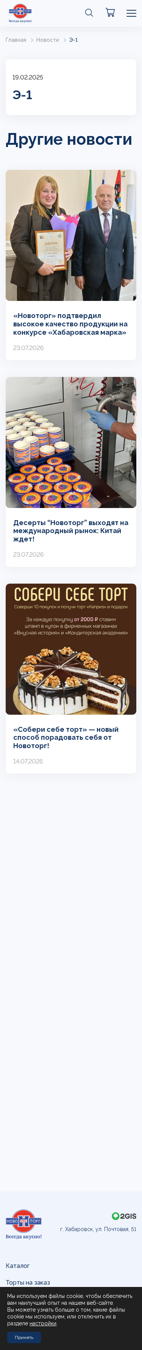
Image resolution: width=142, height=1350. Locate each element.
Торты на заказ (28, 1282)
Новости (47, 40)
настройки (43, 1323)
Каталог (18, 1265)
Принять (24, 1337)
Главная (16, 40)
